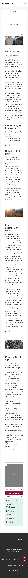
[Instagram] (24, 557)
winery (17, 511)
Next (21, 496)
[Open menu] (25, 3)
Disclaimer (8, 565)
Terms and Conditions (14, 568)
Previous (8, 496)
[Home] (7, 15)
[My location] (22, 489)
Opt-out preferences (14, 570)
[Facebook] (24, 561)
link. (9, 145)
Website (10, 515)
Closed (11, 522)
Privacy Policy (18, 565)
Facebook (11, 518)
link (9, 331)
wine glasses (9, 199)
